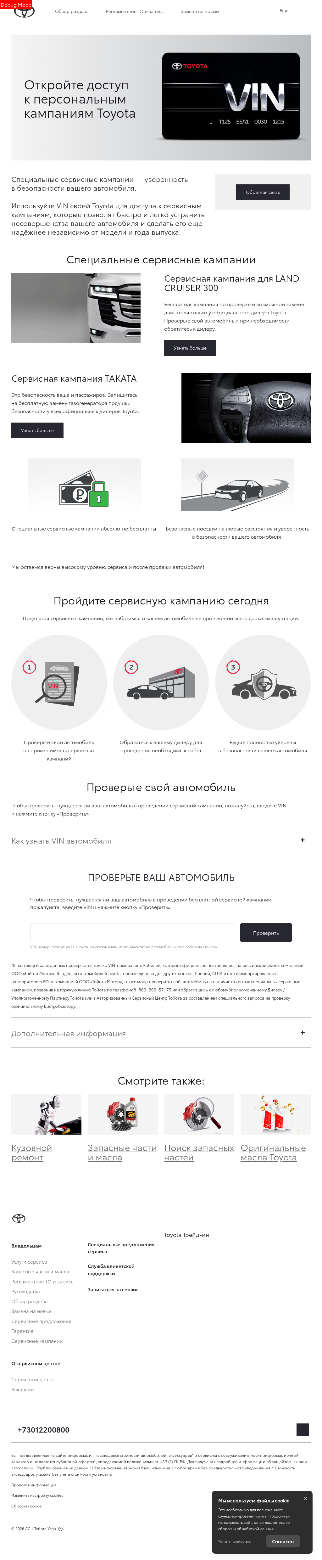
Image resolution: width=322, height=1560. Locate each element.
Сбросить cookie (26, 1505)
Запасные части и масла (122, 1152)
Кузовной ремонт (31, 1152)
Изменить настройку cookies (37, 1495)
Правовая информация (34, 1484)
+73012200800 (43, 1429)
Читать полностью (234, 1541)
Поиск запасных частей (199, 1152)
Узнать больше (190, 348)
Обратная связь (263, 192)
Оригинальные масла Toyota (273, 1152)
